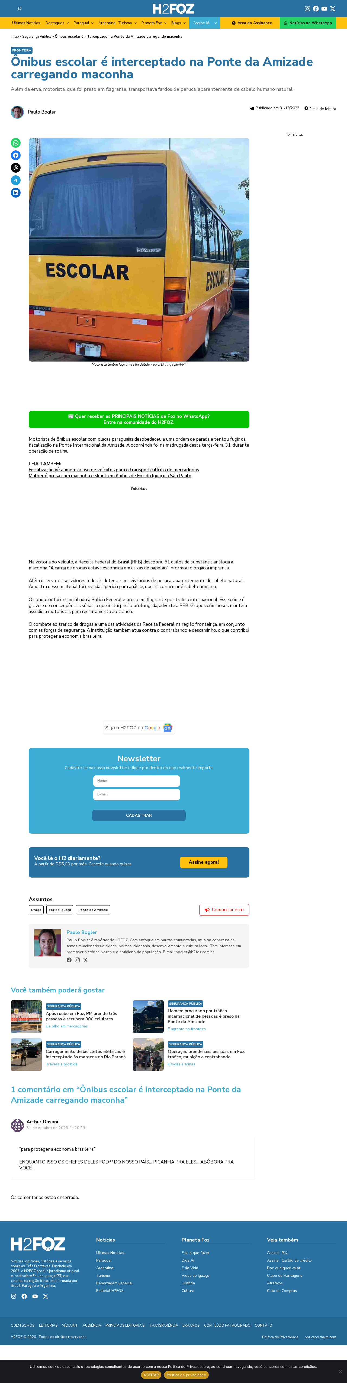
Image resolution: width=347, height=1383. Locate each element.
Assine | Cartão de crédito (289, 1260)
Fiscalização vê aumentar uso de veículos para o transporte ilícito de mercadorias (114, 470)
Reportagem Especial (114, 1283)
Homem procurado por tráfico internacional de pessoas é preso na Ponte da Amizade (204, 1016)
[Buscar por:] (19, 9)
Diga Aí (188, 1260)
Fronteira (21, 50)
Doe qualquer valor (283, 1268)
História (188, 1283)
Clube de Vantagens (284, 1275)
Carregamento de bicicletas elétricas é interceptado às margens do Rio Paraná (86, 1054)
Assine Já (201, 22)
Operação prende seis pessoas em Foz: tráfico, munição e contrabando (206, 1054)
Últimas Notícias (26, 22)
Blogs (176, 22)
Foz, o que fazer (195, 1252)
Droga (36, 910)
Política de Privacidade (280, 1337)
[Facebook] (69, 960)
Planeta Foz (152, 22)
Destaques (55, 22)
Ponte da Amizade (93, 910)
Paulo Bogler (42, 112)
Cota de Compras (282, 1290)
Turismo (125, 22)
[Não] (340, 1371)
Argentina (106, 22)
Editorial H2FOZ (110, 1290)
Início (15, 36)
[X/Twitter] (85, 960)
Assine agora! (204, 862)
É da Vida (190, 1268)
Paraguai (81, 22)
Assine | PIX (277, 1252)
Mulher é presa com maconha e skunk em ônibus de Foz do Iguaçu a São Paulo (110, 476)
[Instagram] (77, 960)
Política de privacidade (186, 1375)
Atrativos (275, 1283)
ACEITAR (151, 1375)
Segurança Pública (37, 36)
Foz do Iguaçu (60, 910)
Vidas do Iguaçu (195, 1275)
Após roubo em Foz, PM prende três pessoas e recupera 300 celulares (81, 1016)
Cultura (188, 1290)
